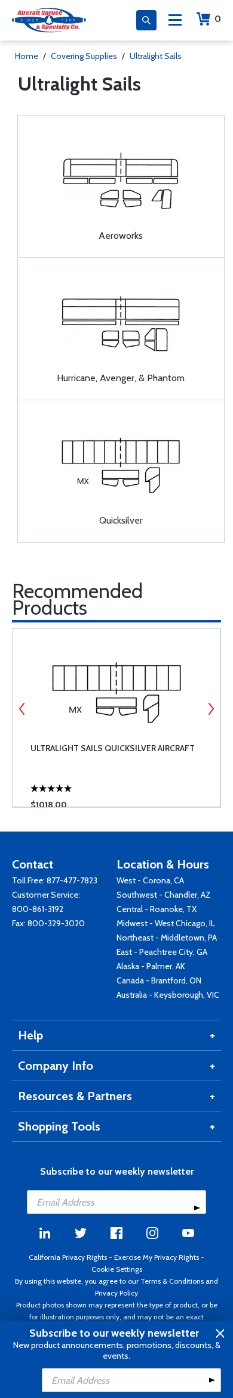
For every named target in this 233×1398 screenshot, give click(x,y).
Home (26, 56)
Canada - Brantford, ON (158, 980)
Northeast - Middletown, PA (166, 937)
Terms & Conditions (172, 1280)
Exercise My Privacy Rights (156, 1257)
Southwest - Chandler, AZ (163, 894)
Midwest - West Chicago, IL (165, 923)
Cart (217, 18)
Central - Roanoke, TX (156, 909)
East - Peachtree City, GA (161, 951)
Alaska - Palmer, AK (150, 966)
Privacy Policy (116, 1292)
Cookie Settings (116, 1269)
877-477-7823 (72, 880)
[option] (116, 717)
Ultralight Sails (156, 56)
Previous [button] (22, 709)
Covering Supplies (84, 56)
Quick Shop (125, 780)
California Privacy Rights (68, 1257)
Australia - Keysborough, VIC (167, 994)
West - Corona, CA (150, 880)
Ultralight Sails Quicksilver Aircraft (112, 748)
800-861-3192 (37, 909)
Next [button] (211, 709)
